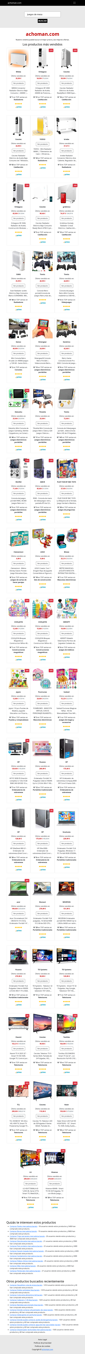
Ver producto (18, 83)
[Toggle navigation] (74, 3)
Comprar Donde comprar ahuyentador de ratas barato (31, 1310)
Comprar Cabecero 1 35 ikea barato (24, 1300)
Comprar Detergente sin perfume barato (26, 1315)
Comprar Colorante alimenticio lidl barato (26, 1295)
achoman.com (14, 2)
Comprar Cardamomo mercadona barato (26, 1256)
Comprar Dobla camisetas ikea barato (24, 1290)
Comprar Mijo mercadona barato (23, 1266)
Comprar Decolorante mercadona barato (26, 1241)
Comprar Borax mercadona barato (23, 1231)
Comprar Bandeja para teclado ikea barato (26, 1305)
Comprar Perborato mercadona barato (25, 1271)
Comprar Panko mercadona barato (23, 1226)
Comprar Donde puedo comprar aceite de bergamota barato (34, 1320)
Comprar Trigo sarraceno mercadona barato (27, 1236)
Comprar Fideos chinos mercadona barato (26, 1261)
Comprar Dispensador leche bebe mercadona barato (30, 1330)
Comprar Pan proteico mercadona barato (26, 1246)
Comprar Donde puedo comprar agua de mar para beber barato (35, 1325)
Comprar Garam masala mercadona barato (27, 1251)
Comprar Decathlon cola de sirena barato (26, 1285)
